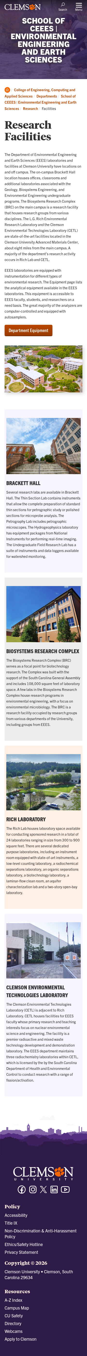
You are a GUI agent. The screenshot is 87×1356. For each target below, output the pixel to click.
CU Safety (14, 1315)
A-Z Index (13, 1300)
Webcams (13, 1331)
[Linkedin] (54, 1191)
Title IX (11, 1223)
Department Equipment (28, 330)
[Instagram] (33, 1191)
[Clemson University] (23, 8)
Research (30, 108)
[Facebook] (21, 1191)
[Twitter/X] (43, 1192)
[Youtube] (65, 1191)
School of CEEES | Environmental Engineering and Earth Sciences (40, 102)
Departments (46, 96)
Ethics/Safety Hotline (24, 1244)
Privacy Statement (21, 1252)
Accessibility (16, 1215)
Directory (13, 1323)
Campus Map (17, 1308)
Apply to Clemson (20, 1339)
